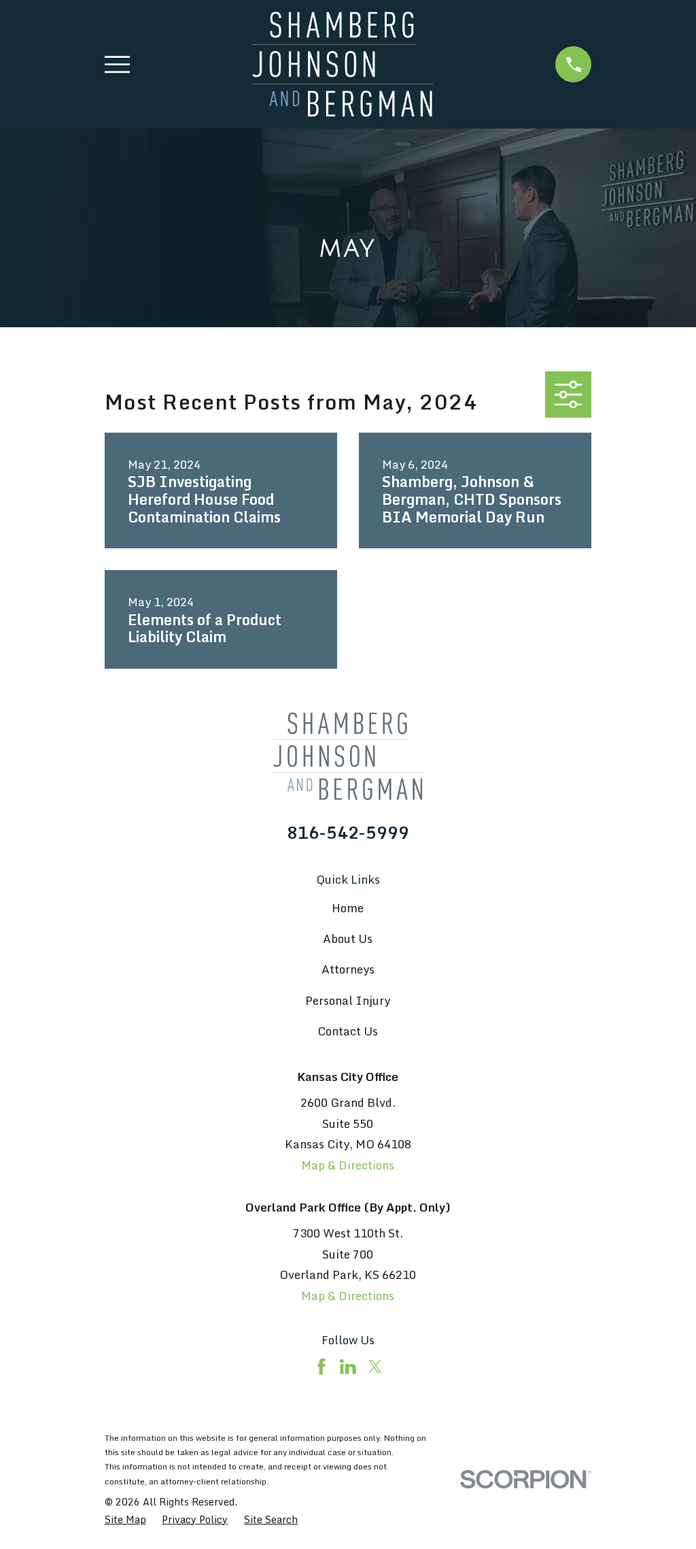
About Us (347, 938)
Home (348, 908)
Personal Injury (347, 1000)
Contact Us (347, 1031)
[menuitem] (125, 1520)
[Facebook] (321, 1367)
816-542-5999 (348, 833)
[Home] (342, 64)
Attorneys (348, 969)
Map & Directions (347, 1165)
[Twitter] (375, 1367)
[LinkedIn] (348, 1367)
